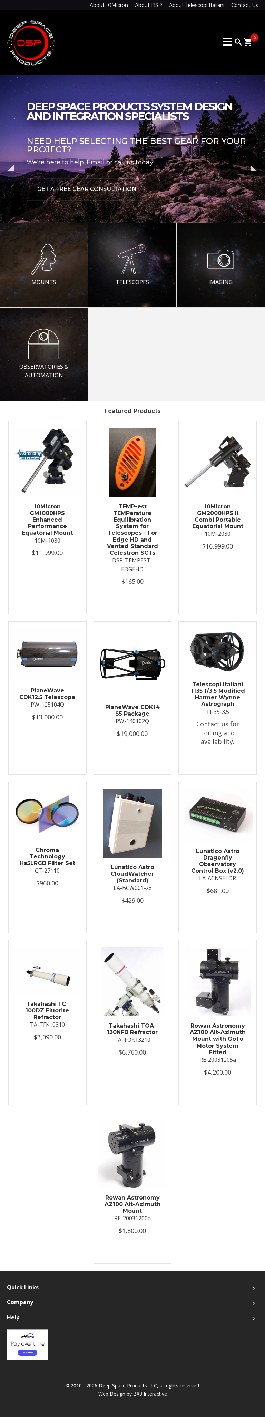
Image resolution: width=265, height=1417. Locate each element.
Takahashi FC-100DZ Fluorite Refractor (47, 1010)
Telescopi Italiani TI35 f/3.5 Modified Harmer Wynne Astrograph (217, 694)
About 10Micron (109, 5)
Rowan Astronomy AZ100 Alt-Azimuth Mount (132, 1204)
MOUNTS (43, 282)
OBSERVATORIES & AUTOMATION (43, 371)
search (238, 42)
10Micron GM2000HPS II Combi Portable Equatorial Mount (217, 516)
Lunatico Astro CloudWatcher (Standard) (132, 874)
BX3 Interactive (150, 1393)
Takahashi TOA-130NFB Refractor (132, 1029)
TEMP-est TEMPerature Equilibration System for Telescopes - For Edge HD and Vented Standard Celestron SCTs (132, 529)
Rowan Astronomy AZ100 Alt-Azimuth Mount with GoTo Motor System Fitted (218, 1039)
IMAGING (220, 282)
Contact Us (244, 5)
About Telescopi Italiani (196, 5)
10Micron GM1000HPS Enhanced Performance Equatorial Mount (47, 519)
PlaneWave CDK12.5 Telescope (47, 693)
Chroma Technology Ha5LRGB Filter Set (47, 856)
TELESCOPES (132, 282)
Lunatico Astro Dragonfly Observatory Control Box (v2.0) (217, 861)
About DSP (148, 5)
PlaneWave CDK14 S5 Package (132, 710)
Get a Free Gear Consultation (86, 189)
